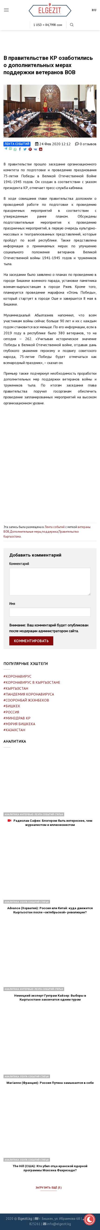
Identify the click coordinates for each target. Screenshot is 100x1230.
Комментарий (19, 563)
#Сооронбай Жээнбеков (26, 700)
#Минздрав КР (16, 718)
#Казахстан (14, 730)
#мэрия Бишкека (19, 723)
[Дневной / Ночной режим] (89, 1219)
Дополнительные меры (25, 532)
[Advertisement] (50, 462)
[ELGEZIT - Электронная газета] (50, 10)
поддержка (50, 532)
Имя (12, 603)
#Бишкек (11, 706)
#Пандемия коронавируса (28, 694)
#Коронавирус (17, 676)
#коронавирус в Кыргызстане (31, 682)
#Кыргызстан (15, 688)
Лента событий (17, 144)
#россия (11, 712)
